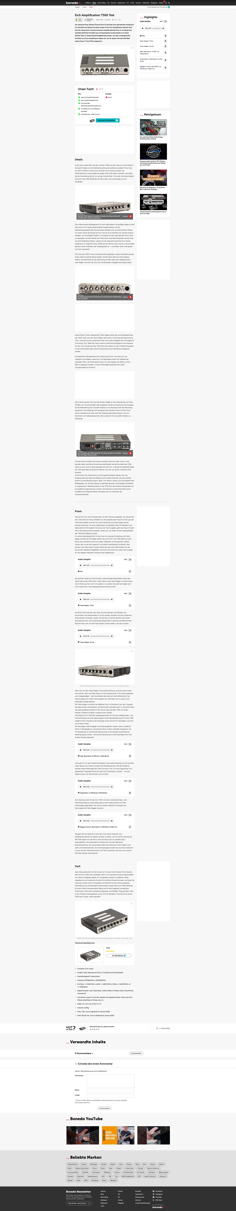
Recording (102, 3)
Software (145, 3)
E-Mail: (77, 1095)
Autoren (138, 1200)
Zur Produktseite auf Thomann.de (157, 7)
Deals (161, 3)
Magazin (154, 3)
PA (128, 3)
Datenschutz (139, 1197)
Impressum (139, 1194)
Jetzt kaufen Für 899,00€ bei (106, 120)
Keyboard (121, 3)
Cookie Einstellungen (142, 1203)
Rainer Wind (99, 19)
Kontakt (138, 1191)
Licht (132, 3)
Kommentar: (79, 1075)
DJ (108, 3)
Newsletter (77, 1203)
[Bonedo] (73, 3)
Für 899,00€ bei (117, 955)
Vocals (138, 3)
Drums (113, 3)
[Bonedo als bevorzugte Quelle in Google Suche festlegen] (89, 19)
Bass (94, 3)
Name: (77, 1090)
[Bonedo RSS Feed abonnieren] (169, 3)
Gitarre (88, 3)
